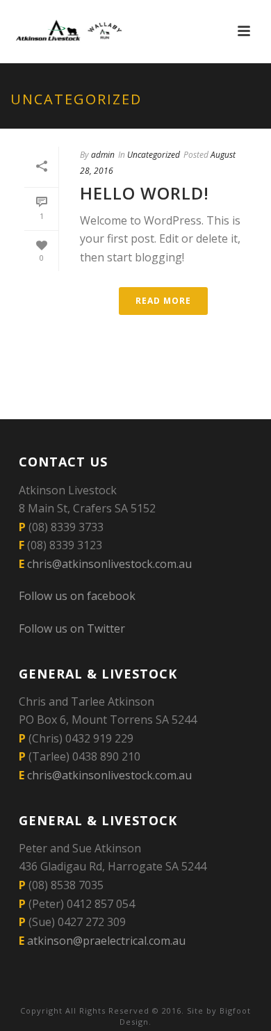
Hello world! (144, 192)
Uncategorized (153, 155)
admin (103, 155)
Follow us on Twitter (72, 628)
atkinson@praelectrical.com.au (106, 940)
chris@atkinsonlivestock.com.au (109, 563)
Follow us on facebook (77, 595)
